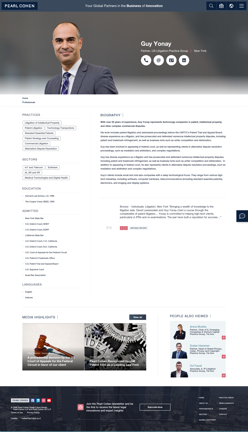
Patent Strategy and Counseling (42, 138)
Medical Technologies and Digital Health (46, 177)
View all (137, 317)
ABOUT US (203, 403)
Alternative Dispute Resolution (41, 148)
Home (25, 98)
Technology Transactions (60, 128)
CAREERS (223, 409)
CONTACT (223, 414)
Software (52, 167)
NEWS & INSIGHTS (226, 403)
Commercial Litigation (36, 143)
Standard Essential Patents (39, 133)
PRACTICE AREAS (226, 398)
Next (126, 228)
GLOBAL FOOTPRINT (207, 420)
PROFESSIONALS (206, 409)
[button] (242, 216)
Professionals (28, 102)
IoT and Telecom (34, 167)
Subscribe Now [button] (155, 407)
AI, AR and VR (32, 172)
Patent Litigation (33, 128)
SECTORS (203, 414)
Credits (14, 418)
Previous (122, 228)
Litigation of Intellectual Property (42, 122)
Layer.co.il (36, 418)
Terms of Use (17, 412)
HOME (201, 398)
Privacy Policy (33, 412)
